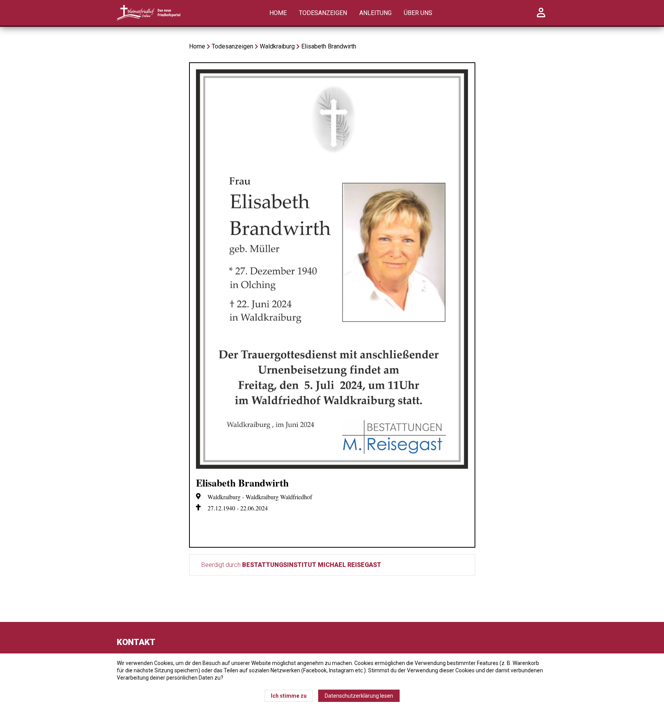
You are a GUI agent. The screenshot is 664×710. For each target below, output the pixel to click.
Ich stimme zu (289, 696)
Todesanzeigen (323, 13)
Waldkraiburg (277, 46)
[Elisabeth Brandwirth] (332, 466)
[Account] (541, 16)
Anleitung (375, 13)
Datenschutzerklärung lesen (359, 696)
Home (278, 13)
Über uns (418, 13)
